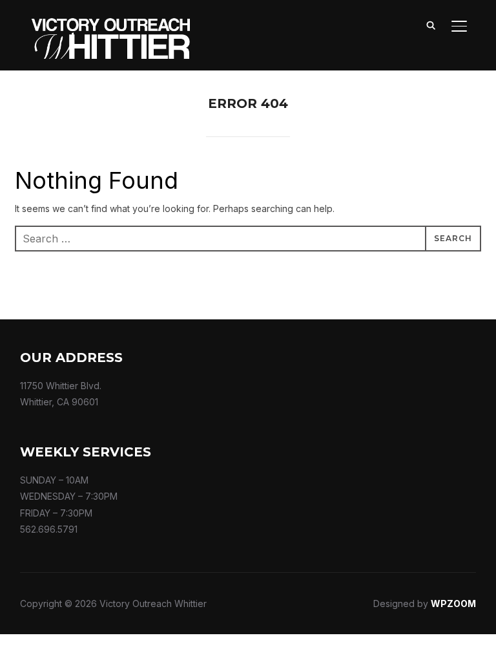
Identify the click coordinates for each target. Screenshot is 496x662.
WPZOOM (453, 603)
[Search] (431, 24)
